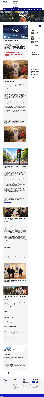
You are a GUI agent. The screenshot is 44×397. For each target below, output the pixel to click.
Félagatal (14, 382)
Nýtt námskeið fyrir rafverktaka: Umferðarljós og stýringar (15, 167)
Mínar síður (15, 7)
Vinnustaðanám (39, 9)
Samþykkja (1, 396)
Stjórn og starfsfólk (15, 384)
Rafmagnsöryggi (17, 9)
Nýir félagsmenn (15, 381)
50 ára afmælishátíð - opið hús (11, 40)
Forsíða (5, 9)
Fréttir (8, 9)
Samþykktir (14, 385)
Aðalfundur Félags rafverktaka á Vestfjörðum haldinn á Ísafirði (14, 219)
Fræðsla (28, 9)
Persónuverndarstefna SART (16, 387)
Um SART (12, 9)
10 (19, 372)
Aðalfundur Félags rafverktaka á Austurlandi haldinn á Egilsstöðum (14, 80)
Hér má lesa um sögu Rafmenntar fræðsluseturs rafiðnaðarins (13, 54)
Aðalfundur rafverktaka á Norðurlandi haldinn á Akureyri (15, 297)
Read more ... (7, 202)
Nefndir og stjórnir (15, 386)
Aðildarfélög (14, 388)
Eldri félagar (14, 383)
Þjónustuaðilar (23, 9)
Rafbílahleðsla (33, 9)
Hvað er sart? (14, 389)
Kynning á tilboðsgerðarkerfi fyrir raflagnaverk (12, 353)
